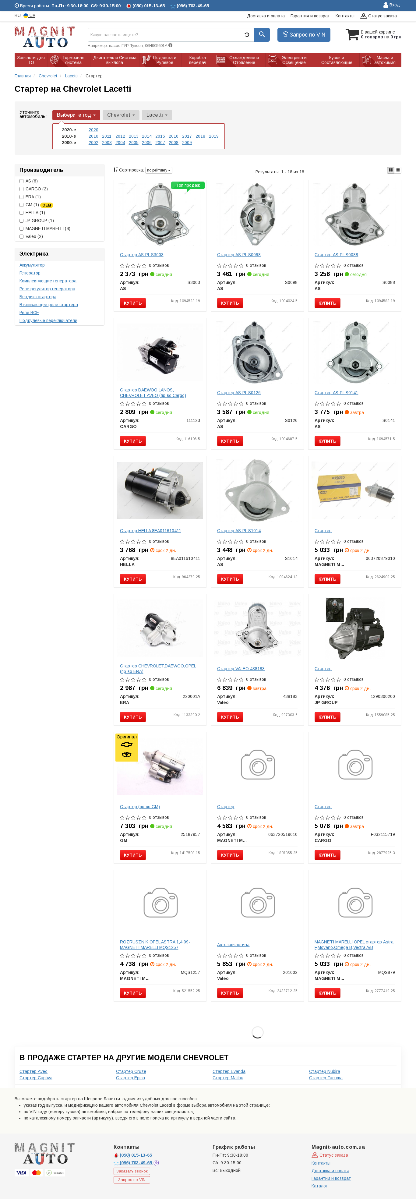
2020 (93, 129)
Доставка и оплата (266, 15)
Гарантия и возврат (310, 15)
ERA (33, 196)
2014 (147, 136)
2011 (106, 136)
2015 (160, 136)
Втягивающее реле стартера (48, 304)
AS (32, 181)
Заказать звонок (132, 1171)
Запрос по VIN (306, 35)
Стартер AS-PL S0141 (336, 392)
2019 (214, 136)
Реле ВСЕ (29, 312)
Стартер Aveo (33, 1071)
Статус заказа (382, 15)
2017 (187, 136)
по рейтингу (157, 170)
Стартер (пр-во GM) (140, 806)
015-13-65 (136, 1155)
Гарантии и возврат (331, 1178)
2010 (93, 136)
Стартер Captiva (35, 1077)
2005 (134, 142)
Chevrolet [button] (119, 115)
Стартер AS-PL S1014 (239, 530)
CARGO (37, 188)
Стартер (323, 530)
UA (31, 15)
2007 (160, 142)
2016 (173, 136)
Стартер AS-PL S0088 (336, 254)
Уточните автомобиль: (33, 114)
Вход (394, 4)
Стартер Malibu (228, 1077)
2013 (134, 136)
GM (38, 204)
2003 (107, 142)
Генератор (30, 273)
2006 (147, 142)
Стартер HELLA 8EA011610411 (150, 530)
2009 (187, 142)
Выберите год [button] (75, 115)
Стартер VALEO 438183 (241, 668)
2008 (173, 142)
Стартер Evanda (229, 1071)
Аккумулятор (32, 265)
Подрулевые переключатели (48, 320)
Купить (133, 303)
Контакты (345, 15)
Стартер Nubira (324, 1071)
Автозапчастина (233, 944)
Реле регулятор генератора (47, 288)
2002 (93, 142)
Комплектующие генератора (47, 280)
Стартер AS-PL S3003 (142, 254)
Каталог (319, 1185)
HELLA (35, 212)
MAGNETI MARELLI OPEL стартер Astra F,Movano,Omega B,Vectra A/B (354, 944)
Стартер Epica (130, 1077)
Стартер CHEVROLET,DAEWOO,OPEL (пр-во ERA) (158, 668)
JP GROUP (40, 220)
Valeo (34, 236)
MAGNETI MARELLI (48, 228)
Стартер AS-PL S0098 (239, 254)
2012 (120, 136)
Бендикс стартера (37, 296)
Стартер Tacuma (326, 1077)
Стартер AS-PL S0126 (239, 392)
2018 (200, 136)
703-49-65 (136, 1162)
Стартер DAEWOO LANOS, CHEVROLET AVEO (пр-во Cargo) (153, 392)
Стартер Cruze (131, 1071)
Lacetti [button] (155, 115)
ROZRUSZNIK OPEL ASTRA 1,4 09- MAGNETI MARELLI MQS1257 (155, 944)
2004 (120, 142)
